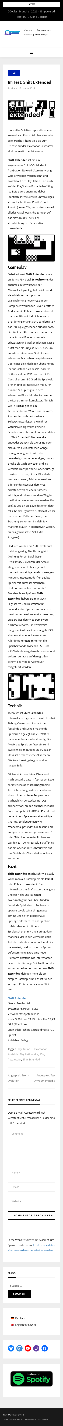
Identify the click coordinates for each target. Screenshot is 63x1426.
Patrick (11, 88)
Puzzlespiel (14, 1059)
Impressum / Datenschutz (38, 1419)
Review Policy (16, 1419)
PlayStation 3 (25, 1049)
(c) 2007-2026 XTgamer (13, 1415)
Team (5, 1419)
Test (13, 72)
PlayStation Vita (28, 1054)
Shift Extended (31, 1059)
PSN (42, 1054)
